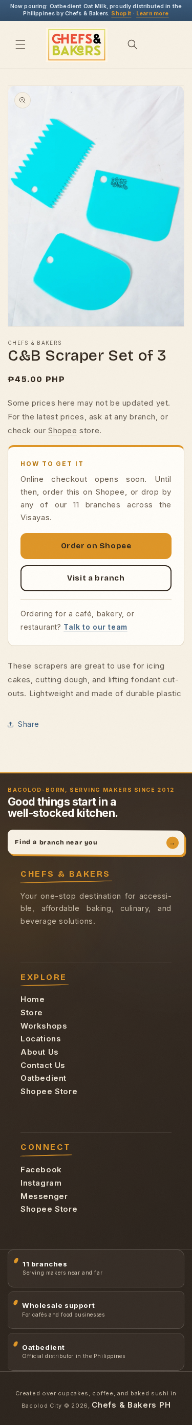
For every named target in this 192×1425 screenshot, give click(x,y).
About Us (39, 1052)
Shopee (62, 430)
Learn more (152, 13)
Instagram (40, 1183)
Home (32, 999)
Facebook (41, 1169)
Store (31, 1012)
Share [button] (28, 724)
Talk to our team (95, 626)
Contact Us (43, 1065)
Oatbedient (43, 1078)
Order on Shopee (96, 545)
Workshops (43, 1026)
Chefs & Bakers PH (131, 1405)
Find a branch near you (95, 842)
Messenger (44, 1196)
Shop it (121, 13)
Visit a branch (95, 578)
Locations (40, 1038)
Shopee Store (48, 1091)
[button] (20, 44)
